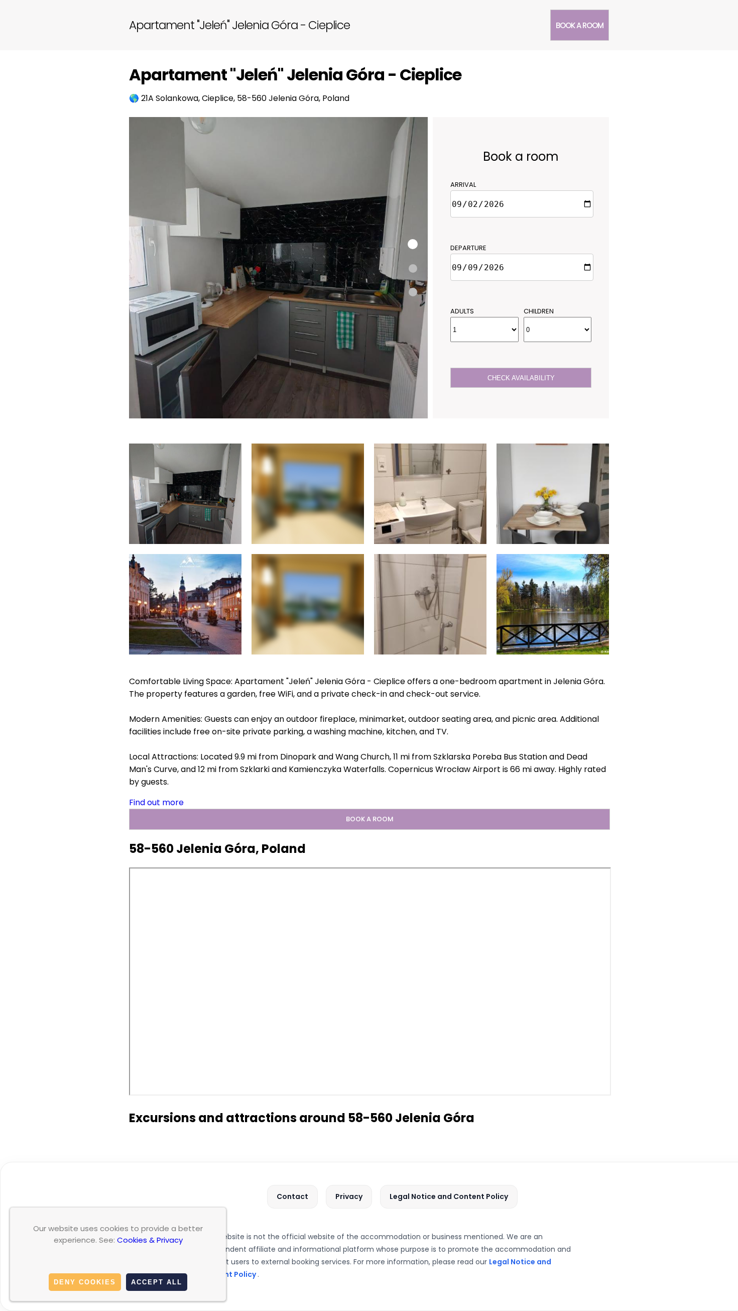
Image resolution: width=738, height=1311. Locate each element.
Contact (292, 1196)
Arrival (463, 184)
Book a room (579, 25)
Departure (468, 248)
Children (539, 311)
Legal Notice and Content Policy (449, 1196)
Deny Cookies (85, 1282)
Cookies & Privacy (150, 1240)
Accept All (156, 1282)
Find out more (156, 802)
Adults (462, 311)
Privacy (348, 1196)
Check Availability (521, 378)
